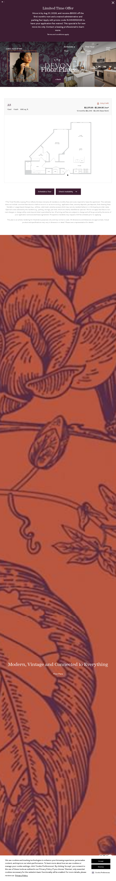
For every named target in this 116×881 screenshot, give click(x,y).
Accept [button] (100, 861)
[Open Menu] (108, 44)
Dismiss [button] (101, 867)
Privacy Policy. (21, 875)
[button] (100, 872)
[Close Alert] (113, 3)
